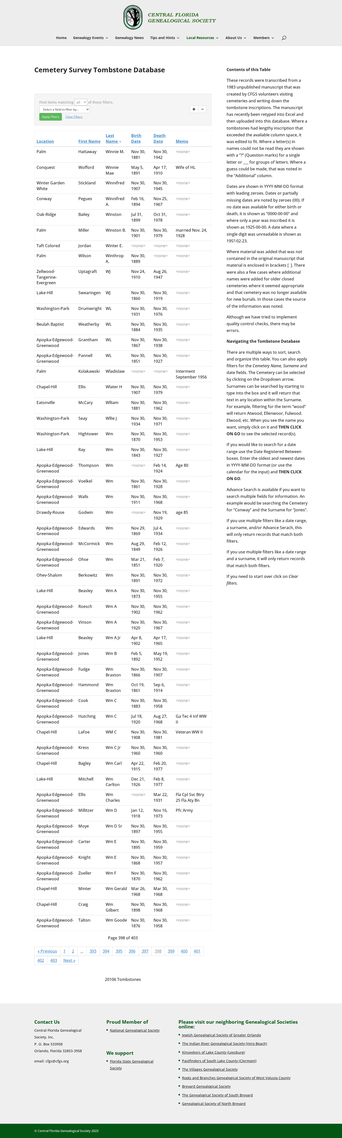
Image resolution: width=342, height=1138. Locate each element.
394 (106, 951)
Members (261, 38)
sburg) (239, 1052)
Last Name (112, 138)
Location (45, 141)
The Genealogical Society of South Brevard (217, 1095)
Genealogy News (129, 38)
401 (197, 951)
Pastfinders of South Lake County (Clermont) (219, 1060)
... (81, 951)
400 (184, 951)
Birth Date (136, 138)
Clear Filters (74, 117)
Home (61, 38)
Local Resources (200, 38)
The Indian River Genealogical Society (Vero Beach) (224, 1043)
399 (171, 951)
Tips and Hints (162, 38)
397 (145, 951)
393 (93, 951)
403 (53, 960)
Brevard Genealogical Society (206, 1086)
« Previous (47, 951)
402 (40, 960)
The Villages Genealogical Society (210, 1069)
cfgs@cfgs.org (57, 1061)
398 (158, 951)
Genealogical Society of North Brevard (214, 1103)
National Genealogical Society (134, 1030)
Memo (182, 141)
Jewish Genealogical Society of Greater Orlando (221, 1035)
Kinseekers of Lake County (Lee (208, 1052)
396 (132, 951)
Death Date (159, 138)
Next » (69, 960)
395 (119, 951)
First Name (89, 141)
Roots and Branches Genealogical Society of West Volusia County (236, 1077)
